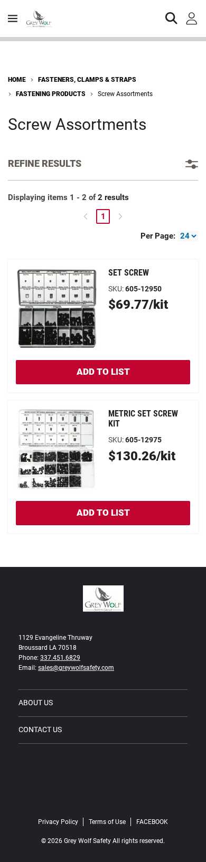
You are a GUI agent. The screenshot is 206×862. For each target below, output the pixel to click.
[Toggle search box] (171, 18)
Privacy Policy (58, 822)
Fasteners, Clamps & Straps (87, 79)
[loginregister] (191, 18)
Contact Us (40, 729)
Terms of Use (107, 822)
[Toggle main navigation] (12, 18)
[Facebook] (103, 800)
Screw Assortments (125, 94)
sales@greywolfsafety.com (76, 667)
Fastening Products (51, 94)
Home (17, 79)
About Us (35, 702)
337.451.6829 (60, 657)
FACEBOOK (152, 822)
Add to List (103, 371)
